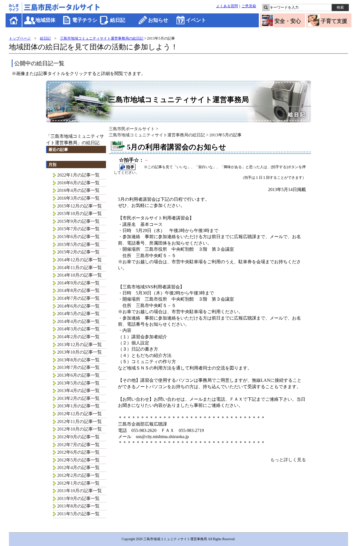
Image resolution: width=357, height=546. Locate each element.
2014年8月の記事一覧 (78, 290)
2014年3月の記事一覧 (78, 329)
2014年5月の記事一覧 (78, 313)
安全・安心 (287, 21)
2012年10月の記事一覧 (79, 429)
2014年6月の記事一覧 (78, 306)
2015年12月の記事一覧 (79, 206)
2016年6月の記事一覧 (78, 182)
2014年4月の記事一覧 (78, 321)
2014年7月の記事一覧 (78, 298)
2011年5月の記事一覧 (78, 513)
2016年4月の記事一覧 (78, 190)
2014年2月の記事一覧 (78, 336)
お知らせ (158, 20)
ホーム (14, 20)
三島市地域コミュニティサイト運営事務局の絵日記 (101, 38)
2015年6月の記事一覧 (78, 236)
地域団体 (45, 20)
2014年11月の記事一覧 (79, 267)
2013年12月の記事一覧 (79, 344)
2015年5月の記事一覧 (78, 244)
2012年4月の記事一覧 (78, 467)
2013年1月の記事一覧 (78, 406)
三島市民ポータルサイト (132, 128)
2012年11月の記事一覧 (79, 421)
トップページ (20, 38)
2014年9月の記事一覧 (78, 283)
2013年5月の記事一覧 (78, 383)
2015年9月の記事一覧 (78, 221)
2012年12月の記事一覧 (79, 413)
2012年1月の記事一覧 (78, 483)
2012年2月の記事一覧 (78, 475)
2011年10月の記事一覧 (79, 490)
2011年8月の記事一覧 (78, 506)
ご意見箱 (249, 6)
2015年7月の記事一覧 (78, 228)
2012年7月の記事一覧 (78, 444)
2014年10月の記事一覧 (79, 275)
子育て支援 (334, 21)
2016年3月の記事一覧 (78, 198)
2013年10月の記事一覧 (79, 352)
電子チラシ (84, 20)
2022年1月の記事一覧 (78, 175)
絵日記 (117, 20)
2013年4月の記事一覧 (78, 390)
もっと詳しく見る (288, 459)
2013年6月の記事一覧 (78, 375)
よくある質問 (227, 6)
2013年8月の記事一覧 (78, 359)
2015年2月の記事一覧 (78, 252)
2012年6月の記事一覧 (78, 452)
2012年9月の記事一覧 (78, 436)
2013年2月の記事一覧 (78, 398)
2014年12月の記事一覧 (79, 259)
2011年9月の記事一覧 (78, 498)
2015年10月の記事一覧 (79, 213)
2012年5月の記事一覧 (78, 460)
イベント (196, 20)
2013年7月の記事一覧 (78, 367)
